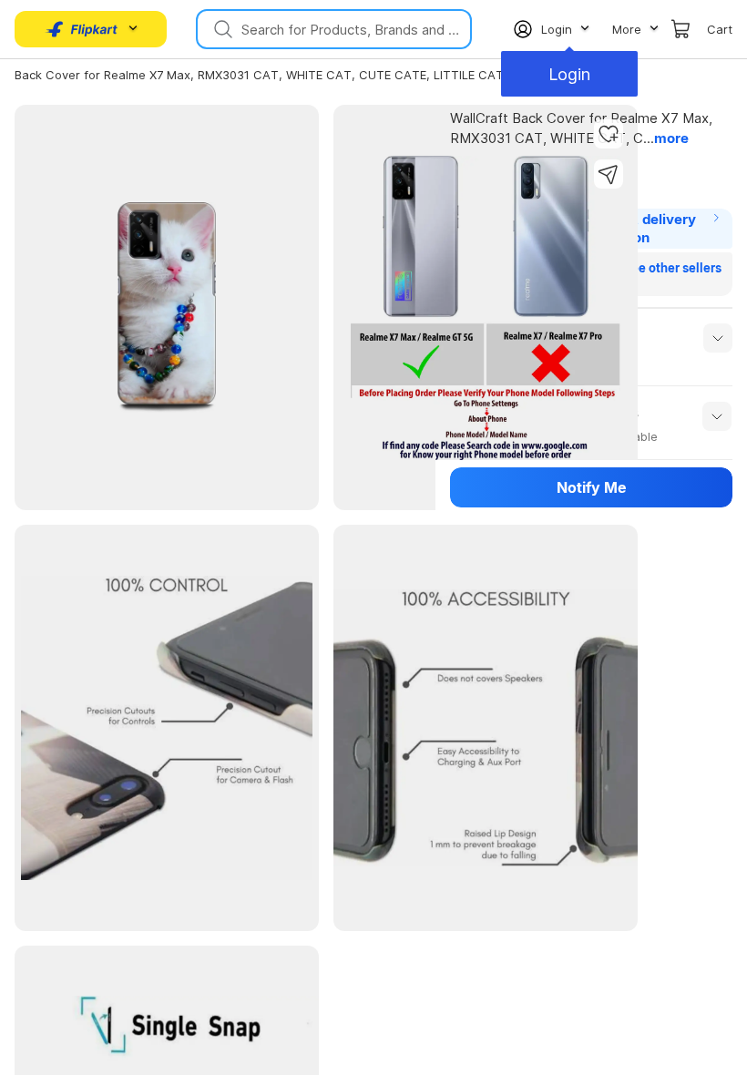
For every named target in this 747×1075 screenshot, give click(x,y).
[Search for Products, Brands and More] (221, 29)
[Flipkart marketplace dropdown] (82, 29)
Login (573, 74)
